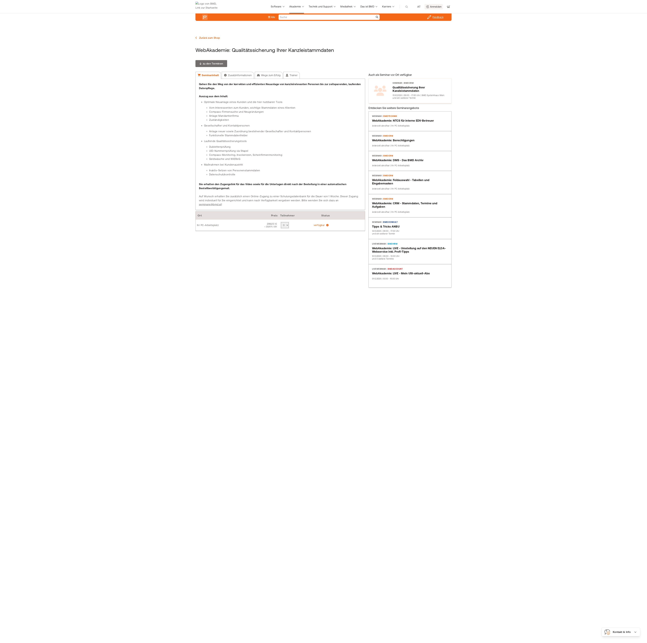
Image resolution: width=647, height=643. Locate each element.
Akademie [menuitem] (295, 6)
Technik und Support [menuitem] (320, 6)
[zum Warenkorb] (448, 6)
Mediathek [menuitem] (346, 6)
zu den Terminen (212, 63)
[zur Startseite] (207, 7)
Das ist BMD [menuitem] (367, 6)
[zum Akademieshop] (205, 17)
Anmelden (435, 6)
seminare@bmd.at (210, 204)
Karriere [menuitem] (386, 6)
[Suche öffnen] (406, 6)
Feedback (438, 17)
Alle (272, 17)
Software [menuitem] (276, 6)
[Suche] (377, 17)
